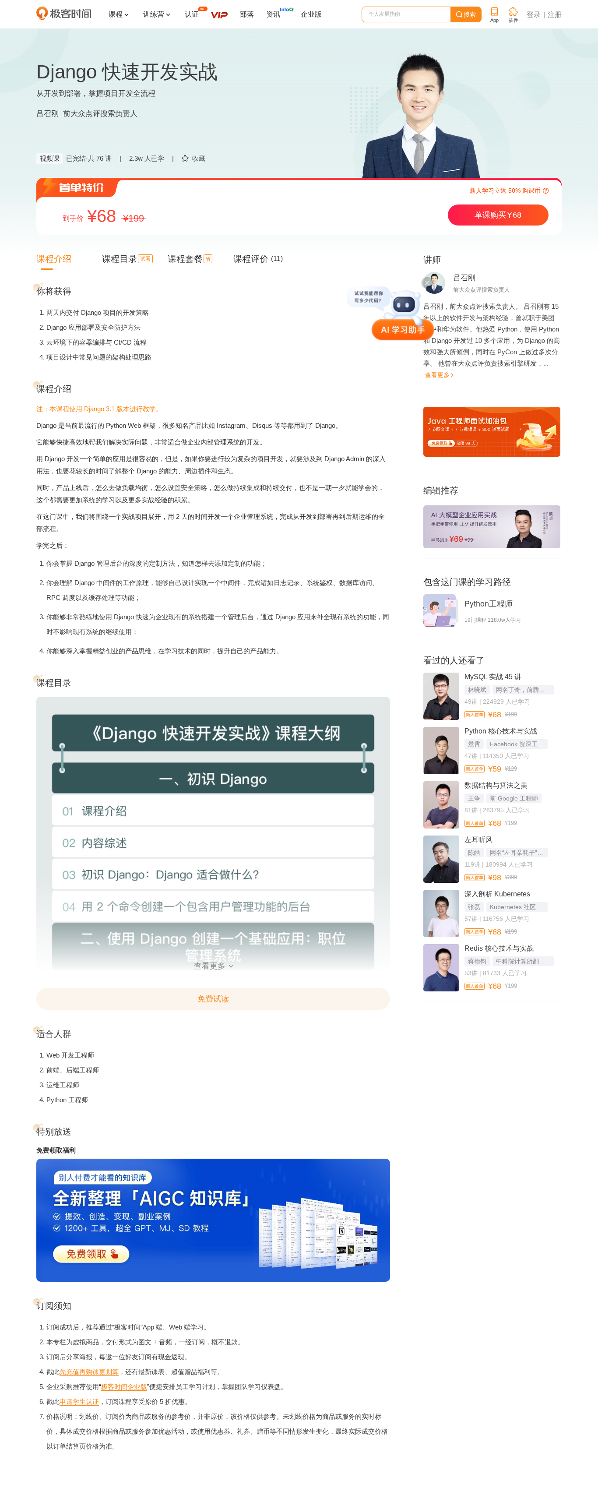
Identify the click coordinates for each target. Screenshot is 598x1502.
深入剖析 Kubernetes (497, 894)
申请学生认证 (79, 1401)
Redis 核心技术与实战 (499, 948)
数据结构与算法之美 (496, 785)
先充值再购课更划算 (89, 1371)
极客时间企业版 (124, 1386)
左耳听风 (478, 839)
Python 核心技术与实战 (500, 731)
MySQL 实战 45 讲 (492, 676)
